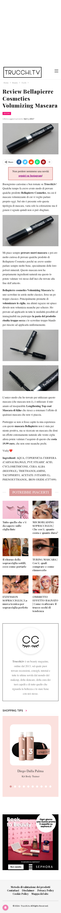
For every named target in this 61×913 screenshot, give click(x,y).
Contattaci (13, 890)
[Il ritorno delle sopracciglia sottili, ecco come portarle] (15, 547)
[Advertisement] (30, 32)
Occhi (7, 113)
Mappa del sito (40, 893)
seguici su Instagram (30, 175)
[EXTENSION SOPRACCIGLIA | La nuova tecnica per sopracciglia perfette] (15, 584)
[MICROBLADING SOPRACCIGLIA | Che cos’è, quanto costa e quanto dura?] (45, 510)
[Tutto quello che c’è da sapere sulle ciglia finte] (15, 510)
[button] (11, 786)
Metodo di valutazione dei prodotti (30, 887)
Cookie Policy (21, 893)
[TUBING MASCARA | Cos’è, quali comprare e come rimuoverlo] (45, 547)
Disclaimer (28, 890)
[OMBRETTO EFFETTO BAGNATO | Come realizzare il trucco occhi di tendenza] (45, 584)
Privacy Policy (45, 890)
